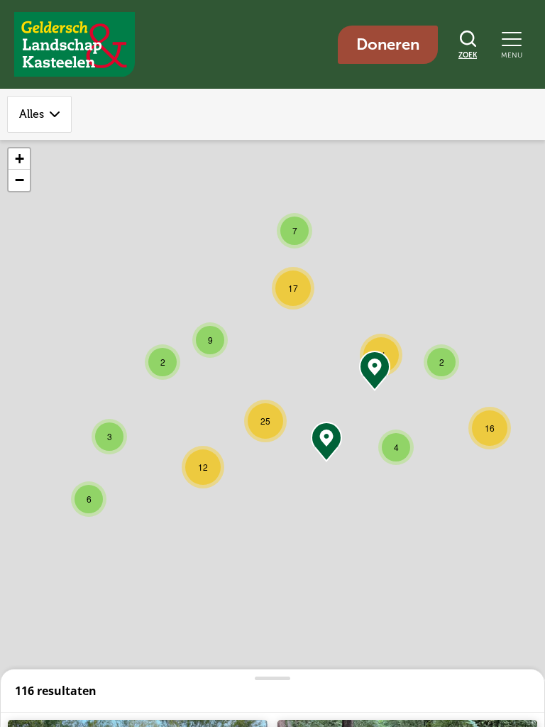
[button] (109, 436)
